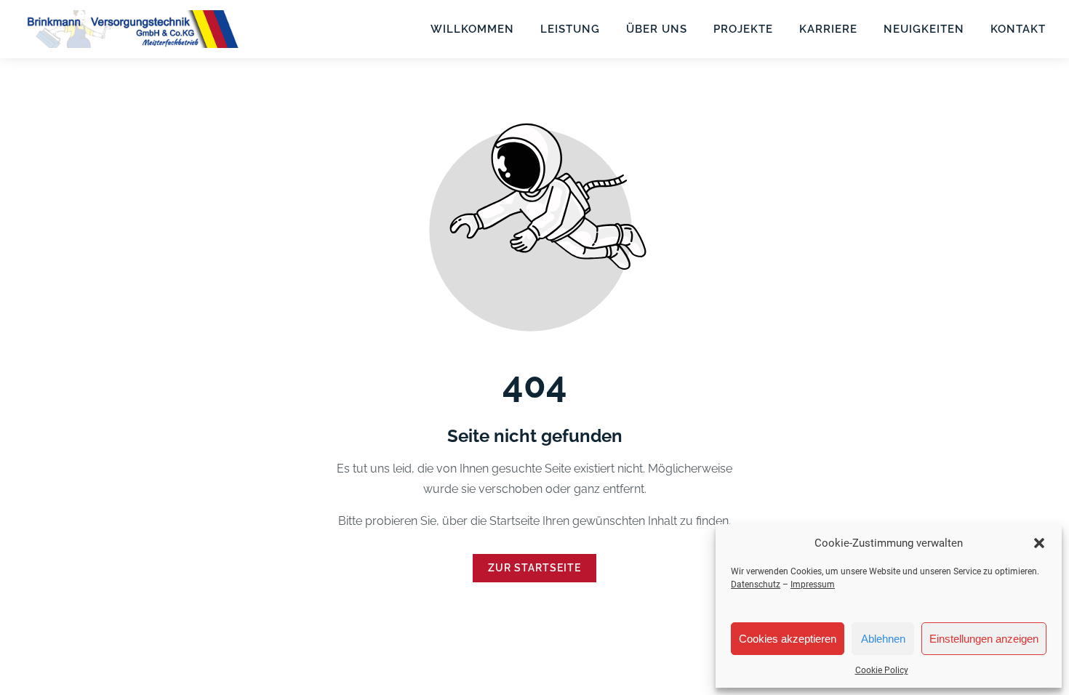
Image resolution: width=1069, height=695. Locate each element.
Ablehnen (883, 638)
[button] (1039, 543)
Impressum (812, 584)
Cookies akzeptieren (787, 638)
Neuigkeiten (924, 29)
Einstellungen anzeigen (983, 638)
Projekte (743, 29)
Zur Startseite (534, 568)
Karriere (828, 29)
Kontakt (1018, 29)
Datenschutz (755, 584)
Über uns (656, 29)
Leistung (570, 29)
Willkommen (472, 29)
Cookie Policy (881, 670)
